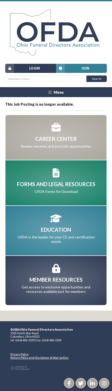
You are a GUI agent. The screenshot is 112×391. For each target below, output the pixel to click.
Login (34, 68)
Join (85, 68)
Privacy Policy (19, 354)
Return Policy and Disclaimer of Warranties (39, 357)
